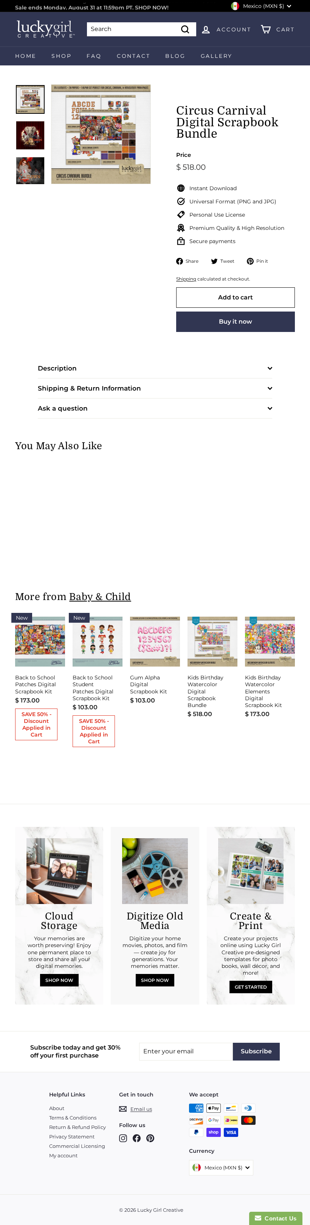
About (56, 1108)
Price (183, 154)
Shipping (186, 279)
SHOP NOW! (152, 6)
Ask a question (63, 408)
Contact (133, 56)
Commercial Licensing (77, 1146)
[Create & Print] (251, 871)
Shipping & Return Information (89, 388)
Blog (175, 56)
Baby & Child (100, 596)
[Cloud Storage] (59, 871)
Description (57, 368)
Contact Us (279, 1218)
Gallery (217, 56)
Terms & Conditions (72, 1118)
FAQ (94, 56)
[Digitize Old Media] (155, 871)
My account (63, 1155)
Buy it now (235, 321)
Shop (61, 56)
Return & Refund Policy (77, 1127)
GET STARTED (251, 987)
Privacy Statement (72, 1137)
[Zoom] (100, 134)
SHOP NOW (59, 980)
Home (25, 56)
